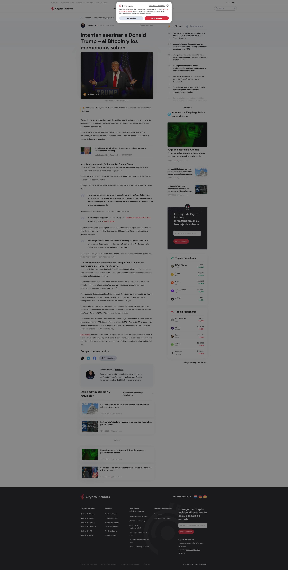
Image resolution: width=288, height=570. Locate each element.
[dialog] (144, 12)
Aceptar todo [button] (156, 18)
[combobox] (167, 5)
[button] (131, 18)
